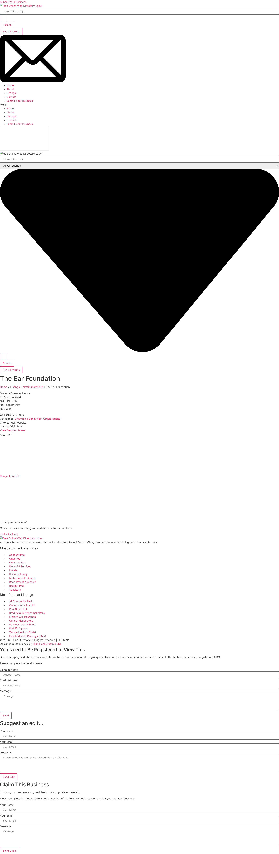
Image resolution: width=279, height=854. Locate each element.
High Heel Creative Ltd (47, 643)
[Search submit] (3, 18)
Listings (11, 93)
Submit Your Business (19, 100)
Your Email (6, 742)
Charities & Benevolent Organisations (37, 418)
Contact (11, 96)
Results (7, 24)
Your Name (7, 731)
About (10, 89)
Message (5, 691)
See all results (11, 31)
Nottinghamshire (33, 387)
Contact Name (9, 669)
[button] (139, 105)
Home (10, 85)
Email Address (8, 680)
